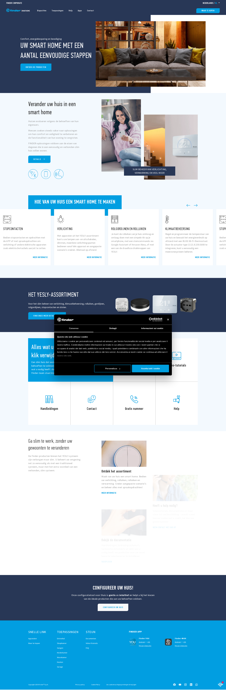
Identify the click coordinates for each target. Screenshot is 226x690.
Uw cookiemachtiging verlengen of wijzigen (121, 685)
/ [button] (210, 3)
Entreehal (61, 638)
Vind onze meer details (44, 315)
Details (37, 159)
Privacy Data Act (145, 646)
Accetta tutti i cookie (150, 368)
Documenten (91, 638)
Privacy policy (80, 685)
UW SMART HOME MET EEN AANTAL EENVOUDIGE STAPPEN (36, 67)
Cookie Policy (95, 685)
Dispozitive (41, 10)
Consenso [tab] (74, 328)
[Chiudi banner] (168, 320)
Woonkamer (62, 657)
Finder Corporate (14, 3)
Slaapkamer (62, 643)
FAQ (87, 648)
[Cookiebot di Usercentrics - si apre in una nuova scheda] (150, 320)
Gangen (60, 648)
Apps (80, 10)
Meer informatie (40, 257)
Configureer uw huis (113, 607)
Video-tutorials (177, 360)
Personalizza (111, 368)
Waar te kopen (208, 10)
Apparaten (32, 638)
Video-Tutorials (92, 643)
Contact (90, 10)
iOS (148, 642)
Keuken (60, 662)
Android (142, 642)
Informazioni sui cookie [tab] (152, 328)
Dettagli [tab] (113, 328)
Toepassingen (57, 10)
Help (71, 10)
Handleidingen (49, 403)
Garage (60, 667)
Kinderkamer (62, 652)
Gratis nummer (134, 403)
